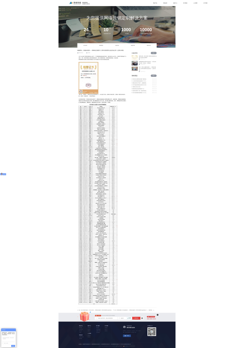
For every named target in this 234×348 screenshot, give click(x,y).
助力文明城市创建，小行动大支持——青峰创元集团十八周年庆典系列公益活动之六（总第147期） (99, 310)
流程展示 (89, 330)
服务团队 (89, 329)
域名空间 (80, 330)
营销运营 (165, 3)
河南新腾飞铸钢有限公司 (87, 344)
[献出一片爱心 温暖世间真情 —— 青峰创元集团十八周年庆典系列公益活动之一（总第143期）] (135, 68)
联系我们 (106, 330)
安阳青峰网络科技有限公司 (105, 344)
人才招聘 (195, 3)
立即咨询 (136, 318)
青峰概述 (106, 327)
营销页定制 (81, 329)
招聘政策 (89, 335)
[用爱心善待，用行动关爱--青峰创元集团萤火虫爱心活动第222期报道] (135, 57)
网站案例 (97, 327)
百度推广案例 (98, 330)
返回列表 (150, 310)
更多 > (154, 75)
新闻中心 (106, 329)
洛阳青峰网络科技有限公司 (96, 344)
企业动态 (85, 45)
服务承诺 (89, 327)
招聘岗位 (89, 336)
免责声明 (133, 45)
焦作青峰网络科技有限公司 (115, 344)
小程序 (80, 332)
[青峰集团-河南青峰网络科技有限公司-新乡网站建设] (79, 2)
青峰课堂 (101, 45)
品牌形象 (80, 338)
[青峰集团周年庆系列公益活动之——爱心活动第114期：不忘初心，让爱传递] (135, 63)
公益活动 (117, 45)
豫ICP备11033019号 (119, 346)
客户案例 (185, 3)
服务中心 (175, 3)
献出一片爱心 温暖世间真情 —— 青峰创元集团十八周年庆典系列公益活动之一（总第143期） (147, 69)
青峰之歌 (149, 45)
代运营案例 (98, 332)
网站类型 (80, 327)
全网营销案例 (98, 329)
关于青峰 (205, 3)
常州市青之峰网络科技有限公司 (126, 344)
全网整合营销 (81, 336)
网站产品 (155, 3)
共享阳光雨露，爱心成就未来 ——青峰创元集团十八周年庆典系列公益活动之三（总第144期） (134, 310)
